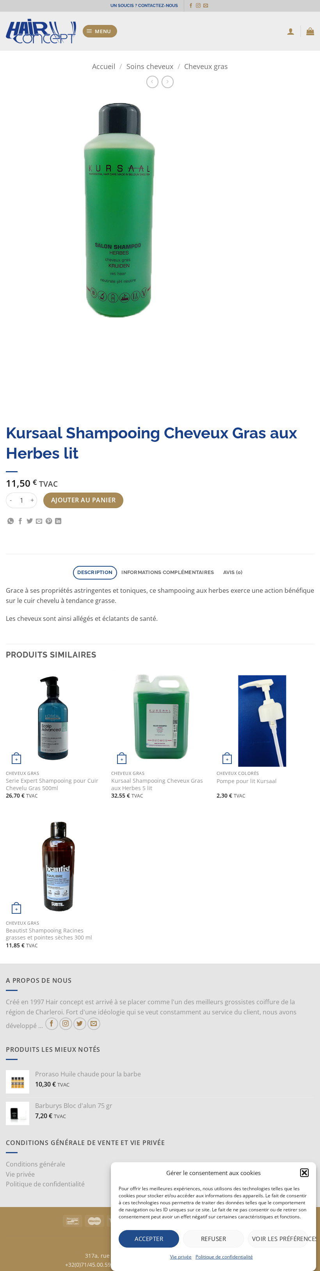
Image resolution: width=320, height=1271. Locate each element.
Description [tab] (94, 572)
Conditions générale (35, 1164)
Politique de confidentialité (224, 1256)
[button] (304, 1173)
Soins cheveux (149, 66)
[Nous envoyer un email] (205, 6)
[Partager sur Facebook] (20, 521)
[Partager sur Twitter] (30, 521)
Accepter (149, 1239)
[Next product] (152, 82)
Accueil (104, 66)
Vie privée (181, 1256)
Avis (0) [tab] (233, 572)
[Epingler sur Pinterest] (49, 521)
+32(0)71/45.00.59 (88, 1264)
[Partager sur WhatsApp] (10, 521)
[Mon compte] (291, 31)
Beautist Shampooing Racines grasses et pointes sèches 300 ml (49, 934)
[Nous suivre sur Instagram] (198, 6)
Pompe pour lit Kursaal (247, 781)
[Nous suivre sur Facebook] (190, 6)
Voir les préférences (280, 1239)
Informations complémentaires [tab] (167, 572)
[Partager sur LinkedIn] (58, 521)
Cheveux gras (206, 66)
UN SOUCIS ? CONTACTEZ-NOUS (144, 5)
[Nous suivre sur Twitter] (79, 1024)
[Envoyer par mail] (39, 521)
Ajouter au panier (83, 500)
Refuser (213, 1239)
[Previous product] (168, 82)
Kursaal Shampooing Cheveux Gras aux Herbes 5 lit (157, 784)
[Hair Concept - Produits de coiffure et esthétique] (41, 31)
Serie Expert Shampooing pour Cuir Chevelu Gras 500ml (52, 784)
